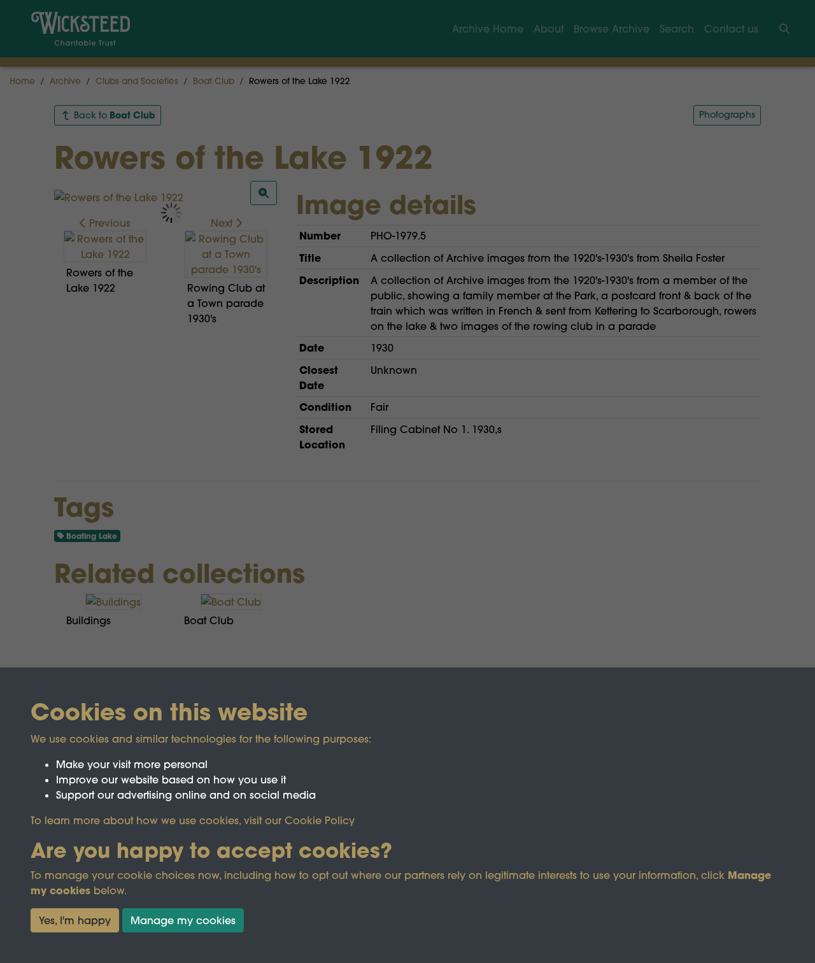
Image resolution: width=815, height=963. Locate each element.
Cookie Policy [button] (320, 820)
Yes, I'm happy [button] (75, 920)
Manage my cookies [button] (183, 920)
